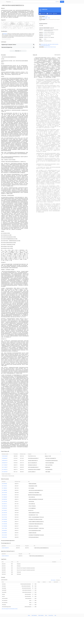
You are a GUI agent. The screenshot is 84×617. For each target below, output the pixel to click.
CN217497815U (4, 485)
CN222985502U (4, 530)
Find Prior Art (50, 13)
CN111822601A (4, 469)
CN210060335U (4, 499)
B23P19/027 (5, 33)
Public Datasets (40, 615)
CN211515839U (4, 467)
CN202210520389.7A (5, 547)
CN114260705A (4, 471)
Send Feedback (34, 615)
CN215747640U (4, 492)
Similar (56, 13)
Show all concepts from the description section (10, 608)
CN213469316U (4, 494)
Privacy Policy (51, 615)
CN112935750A (4, 501)
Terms (46, 615)
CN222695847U (4, 532)
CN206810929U (4, 460)
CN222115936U (4, 528)
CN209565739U (4, 462)
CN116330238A (4, 523)
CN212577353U (4, 517)
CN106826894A (4, 458)
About (29, 615)
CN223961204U (4, 537)
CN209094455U (4, 508)
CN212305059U (4, 519)
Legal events (49, 44)
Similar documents (55, 44)
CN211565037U (4, 510)
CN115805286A (4, 521)
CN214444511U (4, 503)
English (46, 16)
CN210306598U (4, 483)
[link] (18, 35)
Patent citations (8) (44, 44)
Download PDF (43, 13)
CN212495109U (4, 512)
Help (55, 615)
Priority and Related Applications (44, 45)
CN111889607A (4, 488)
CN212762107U (4, 514)
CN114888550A (4, 490)
